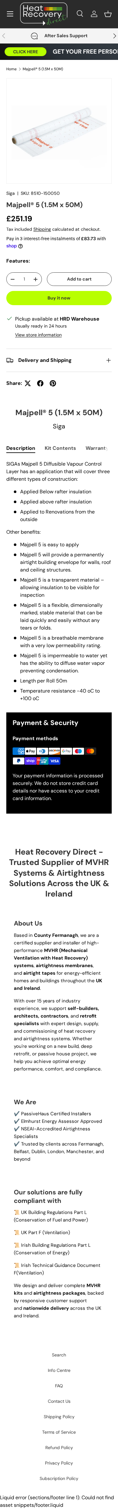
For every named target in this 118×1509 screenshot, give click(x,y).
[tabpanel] (59, 581)
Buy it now (59, 298)
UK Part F (31, 1232)
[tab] (20, 448)
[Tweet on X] (27, 383)
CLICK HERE (23, 52)
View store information (38, 335)
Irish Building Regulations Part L (56, 1245)
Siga (10, 193)
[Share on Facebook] (40, 383)
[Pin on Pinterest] (53, 383)
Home (11, 69)
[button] (108, 14)
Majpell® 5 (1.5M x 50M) (43, 69)
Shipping (42, 229)
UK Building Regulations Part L (54, 1212)
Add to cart (79, 279)
